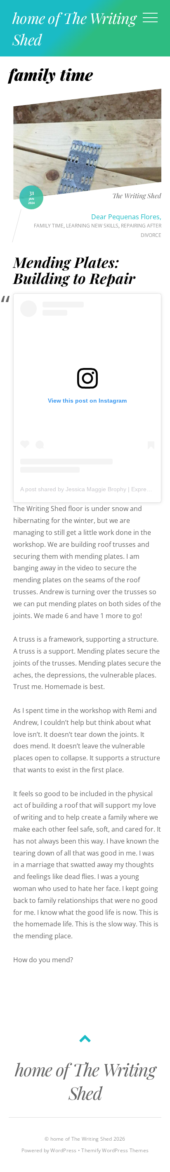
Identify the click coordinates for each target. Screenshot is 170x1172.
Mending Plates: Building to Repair (74, 270)
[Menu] (150, 17)
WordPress (63, 1150)
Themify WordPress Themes (115, 1150)
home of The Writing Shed (81, 1138)
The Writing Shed (136, 196)
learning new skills (92, 225)
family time (49, 225)
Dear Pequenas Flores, (126, 216)
